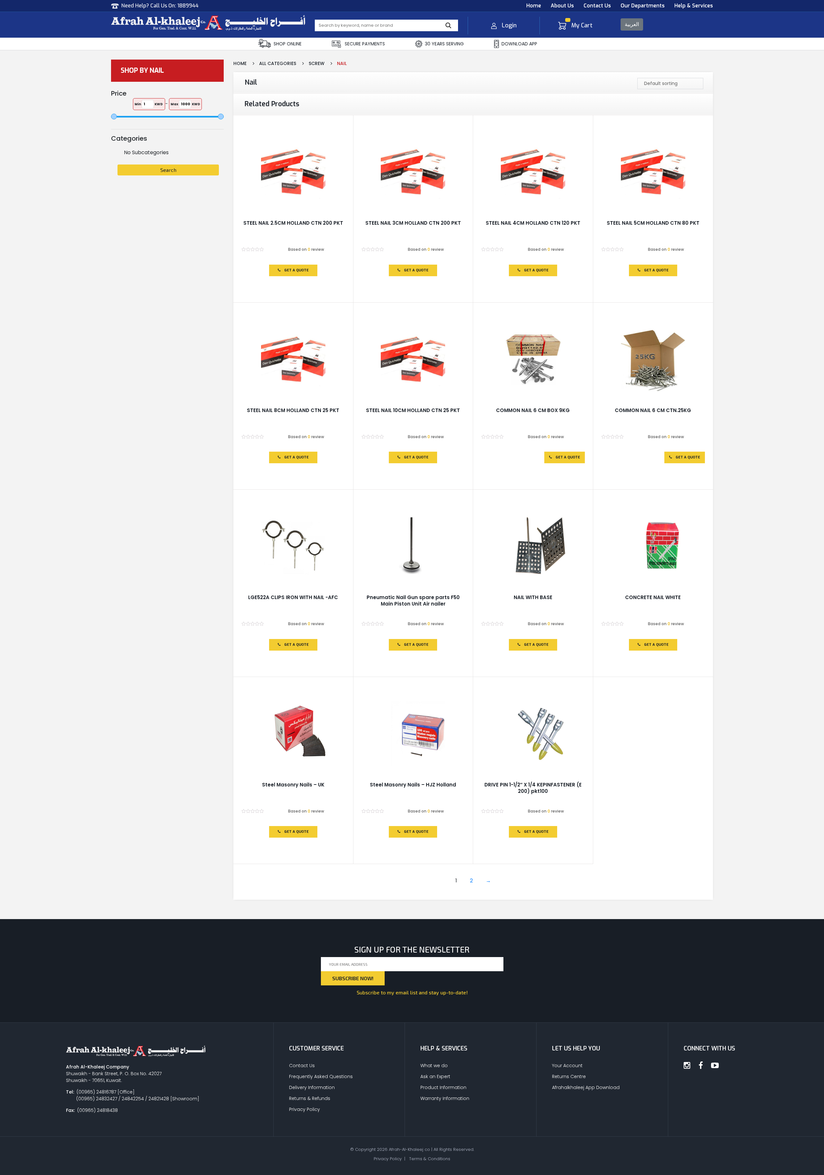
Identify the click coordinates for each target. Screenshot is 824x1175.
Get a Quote (296, 270)
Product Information (443, 1087)
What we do (434, 1065)
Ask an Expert (435, 1076)
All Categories (277, 63)
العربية (632, 24)
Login (509, 25)
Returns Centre (569, 1076)
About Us (562, 5)
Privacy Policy (304, 1109)
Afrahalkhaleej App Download (586, 1087)
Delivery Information (312, 1087)
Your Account (567, 1065)
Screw (316, 63)
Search (168, 170)
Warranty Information (444, 1098)
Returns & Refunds (309, 1098)
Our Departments (643, 5)
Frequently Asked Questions (321, 1076)
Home (533, 5)
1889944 (188, 5)
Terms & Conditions (429, 1159)
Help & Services (693, 5)
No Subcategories (146, 152)
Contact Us (597, 5)
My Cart (582, 25)
